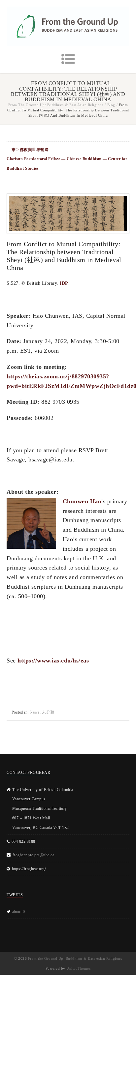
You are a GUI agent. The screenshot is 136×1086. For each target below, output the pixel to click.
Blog (111, 105)
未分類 (48, 712)
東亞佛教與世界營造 (30, 149)
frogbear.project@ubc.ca (33, 855)
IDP (64, 283)
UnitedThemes (78, 968)
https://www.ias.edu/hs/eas (53, 660)
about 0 (18, 911)
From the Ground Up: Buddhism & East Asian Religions (56, 105)
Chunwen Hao (82, 501)
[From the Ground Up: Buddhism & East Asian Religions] (68, 26)
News (35, 712)
